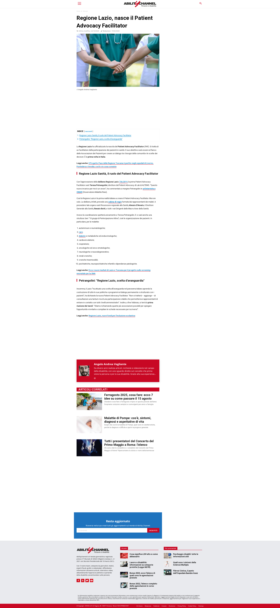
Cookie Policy (192, 606)
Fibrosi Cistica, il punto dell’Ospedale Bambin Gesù (185, 572)
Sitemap (200, 606)
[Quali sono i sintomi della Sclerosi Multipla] (167, 564)
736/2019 (123, 182)
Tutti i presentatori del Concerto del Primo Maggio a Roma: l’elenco (129, 443)
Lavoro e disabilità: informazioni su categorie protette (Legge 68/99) (141, 564)
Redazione (148, 606)
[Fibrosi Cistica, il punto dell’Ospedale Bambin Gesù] (167, 572)
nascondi (88, 131)
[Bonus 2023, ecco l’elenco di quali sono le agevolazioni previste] (124, 574)
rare (81, 232)
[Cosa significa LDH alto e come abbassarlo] (124, 555)
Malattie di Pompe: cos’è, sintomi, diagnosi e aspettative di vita (127, 420)
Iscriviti (153, 530)
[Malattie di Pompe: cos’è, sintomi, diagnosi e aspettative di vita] (89, 424)
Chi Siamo (139, 606)
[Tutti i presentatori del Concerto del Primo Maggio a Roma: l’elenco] (89, 447)
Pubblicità (156, 606)
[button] (200, 3)
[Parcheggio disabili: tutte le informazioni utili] (167, 555)
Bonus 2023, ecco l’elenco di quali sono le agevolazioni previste (142, 575)
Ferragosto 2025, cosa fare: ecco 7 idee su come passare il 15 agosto (128, 396)
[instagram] (95, 378)
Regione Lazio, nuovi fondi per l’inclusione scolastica (112, 316)
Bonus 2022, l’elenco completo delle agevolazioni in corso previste (143, 585)
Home (78, 11)
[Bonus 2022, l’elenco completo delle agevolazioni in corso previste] (124, 585)
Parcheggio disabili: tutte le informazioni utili (185, 555)
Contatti (164, 606)
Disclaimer (172, 606)
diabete (82, 236)
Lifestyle (85, 11)
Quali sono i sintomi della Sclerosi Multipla (184, 563)
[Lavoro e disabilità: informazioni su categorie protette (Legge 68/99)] (124, 564)
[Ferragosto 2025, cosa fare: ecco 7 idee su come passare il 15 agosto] (89, 401)
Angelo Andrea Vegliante (87, 89)
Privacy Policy (182, 606)
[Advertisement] (118, 106)
